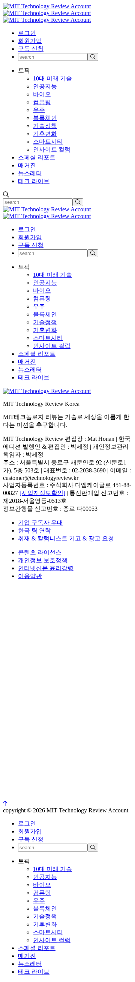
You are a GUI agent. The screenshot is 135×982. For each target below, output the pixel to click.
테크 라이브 (34, 181)
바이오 (42, 94)
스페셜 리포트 (37, 157)
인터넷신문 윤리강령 (46, 568)
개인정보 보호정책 (43, 560)
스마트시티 (48, 141)
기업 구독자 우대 (40, 522)
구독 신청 (31, 49)
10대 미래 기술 (52, 78)
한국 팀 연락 (34, 530)
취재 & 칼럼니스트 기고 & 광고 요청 (66, 538)
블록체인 (45, 118)
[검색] (92, 57)
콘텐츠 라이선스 (40, 552)
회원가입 (30, 41)
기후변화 (45, 134)
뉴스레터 (30, 173)
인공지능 (45, 86)
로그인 (27, 33)
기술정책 (45, 126)
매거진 (27, 165)
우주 (39, 110)
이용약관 (30, 576)
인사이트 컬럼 (51, 149)
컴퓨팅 (42, 102)
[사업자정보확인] (42, 493)
